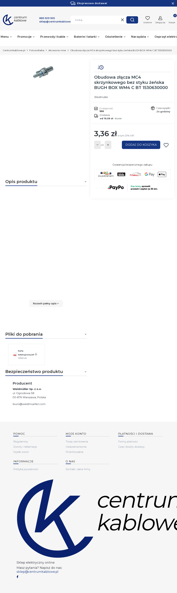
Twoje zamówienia (77, 441)
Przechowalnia (74, 452)
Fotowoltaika (36, 50)
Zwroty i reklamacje (25, 446)
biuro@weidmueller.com (29, 404)
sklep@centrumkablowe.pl (37, 572)
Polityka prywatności (25, 469)
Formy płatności (128, 441)
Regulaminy (20, 441)
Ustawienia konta (76, 446)
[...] (43, 72)
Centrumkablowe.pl (14, 50)
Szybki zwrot (21, 452)
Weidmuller (101, 97)
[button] (132, 20)
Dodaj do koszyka (141, 144)
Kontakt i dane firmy (78, 469)
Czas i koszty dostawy (131, 446)
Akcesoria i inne (57, 50)
